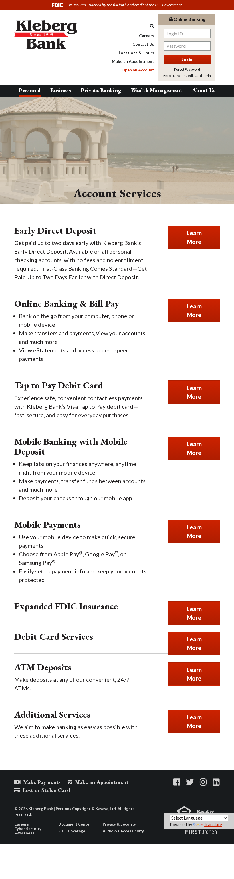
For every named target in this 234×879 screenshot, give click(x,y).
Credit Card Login (197, 75)
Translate (213, 824)
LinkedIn (216, 782)
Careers (146, 35)
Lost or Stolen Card (46, 790)
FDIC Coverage (71, 831)
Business (60, 90)
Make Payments (42, 782)
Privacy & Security (119, 824)
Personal (30, 90)
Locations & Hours (136, 52)
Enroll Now (171, 75)
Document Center (74, 824)
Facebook (176, 782)
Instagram (203, 782)
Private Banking (101, 90)
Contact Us (143, 44)
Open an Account (138, 69)
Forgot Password (187, 69)
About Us (203, 90)
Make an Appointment (133, 61)
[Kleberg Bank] (45, 34)
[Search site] (133, 26)
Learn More (194, 237)
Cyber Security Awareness (27, 830)
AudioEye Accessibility (123, 831)
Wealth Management (156, 90)
